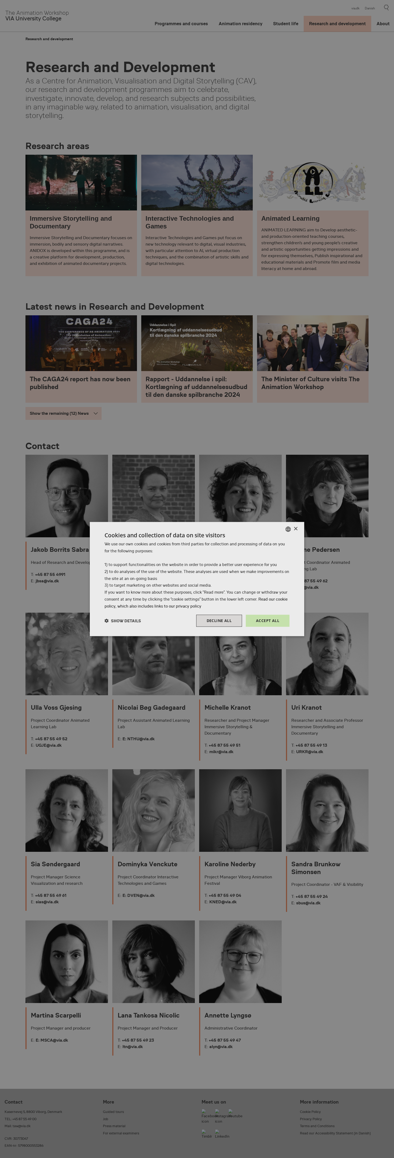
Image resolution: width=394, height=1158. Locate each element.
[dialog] (197, 579)
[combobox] (288, 529)
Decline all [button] (219, 620)
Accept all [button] (267, 620)
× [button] (295, 529)
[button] (123, 621)
